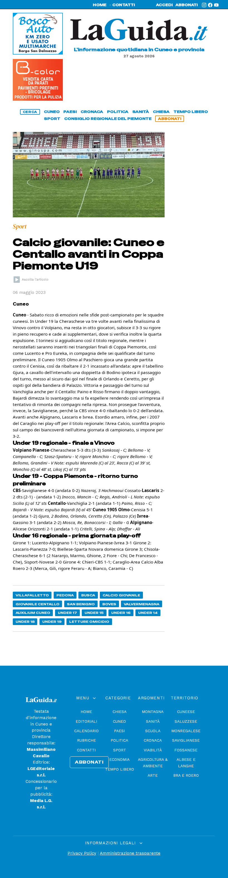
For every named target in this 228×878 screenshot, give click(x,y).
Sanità (153, 721)
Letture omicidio (89, 621)
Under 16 (121, 613)
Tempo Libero (119, 769)
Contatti (86, 750)
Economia (119, 759)
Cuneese (186, 711)
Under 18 (25, 621)
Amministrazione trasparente (130, 853)
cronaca (92, 111)
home (99, 5)
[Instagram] (204, 5)
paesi (70, 111)
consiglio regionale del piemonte (108, 118)
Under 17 (67, 613)
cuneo (52, 111)
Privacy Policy (82, 853)
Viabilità (153, 750)
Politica (119, 740)
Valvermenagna (141, 604)
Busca (88, 595)
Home (86, 711)
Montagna (152, 711)
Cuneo (119, 721)
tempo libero (191, 111)
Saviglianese (186, 740)
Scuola (152, 731)
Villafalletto (32, 595)
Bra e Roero (186, 775)
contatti (123, 5)
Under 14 (148, 613)
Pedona (65, 595)
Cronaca (153, 740)
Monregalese (185, 731)
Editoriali (86, 721)
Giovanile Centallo (38, 604)
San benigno (81, 604)
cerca (30, 112)
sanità (140, 111)
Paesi (119, 731)
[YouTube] (216, 5)
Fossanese (185, 750)
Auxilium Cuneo (33, 613)
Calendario (86, 731)
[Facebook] (210, 5)
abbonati (186, 5)
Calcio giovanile (121, 595)
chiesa (161, 111)
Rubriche (86, 740)
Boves (109, 604)
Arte (153, 775)
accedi (164, 5)
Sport (119, 750)
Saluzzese (186, 721)
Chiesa (120, 711)
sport (52, 118)
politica (117, 111)
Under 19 (52, 621)
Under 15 (94, 613)
